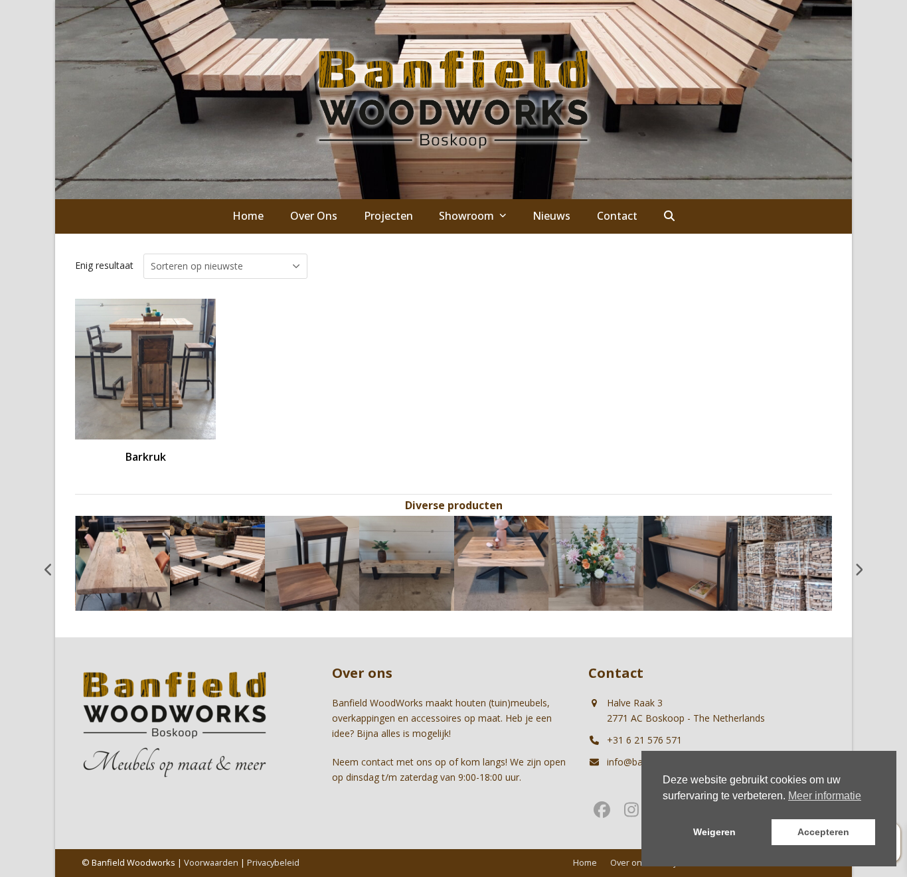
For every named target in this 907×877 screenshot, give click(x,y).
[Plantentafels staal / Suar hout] (312, 562)
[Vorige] (48, 570)
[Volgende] (858, 570)
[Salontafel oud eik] (501, 562)
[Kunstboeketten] (595, 562)
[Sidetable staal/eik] (690, 562)
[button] (669, 216)
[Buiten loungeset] (217, 562)
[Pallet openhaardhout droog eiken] (785, 562)
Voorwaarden (211, 862)
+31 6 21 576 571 (644, 740)
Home (585, 862)
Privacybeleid (273, 862)
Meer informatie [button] (824, 795)
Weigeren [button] (714, 832)
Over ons (628, 862)
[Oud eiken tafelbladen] (123, 562)
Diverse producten (454, 505)
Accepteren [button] (823, 832)
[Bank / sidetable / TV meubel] (406, 562)
